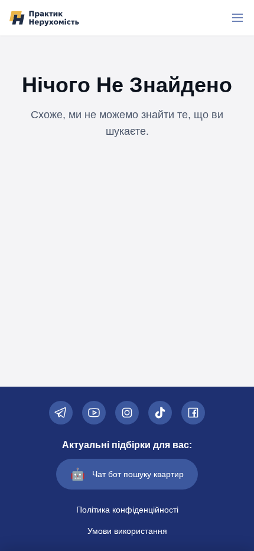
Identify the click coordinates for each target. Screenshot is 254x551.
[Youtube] (94, 412)
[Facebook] (193, 412)
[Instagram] (127, 412)
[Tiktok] (160, 412)
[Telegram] (61, 412)
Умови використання (127, 531)
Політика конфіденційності (127, 509)
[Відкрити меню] (237, 18)
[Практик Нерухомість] (44, 18)
